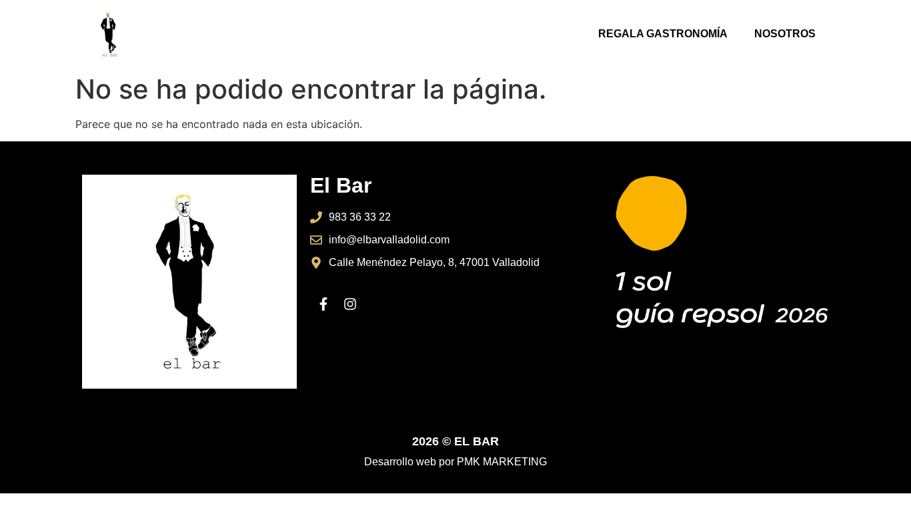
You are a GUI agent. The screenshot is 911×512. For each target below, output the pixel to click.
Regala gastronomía (663, 33)
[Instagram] (350, 304)
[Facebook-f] (323, 304)
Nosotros (785, 33)
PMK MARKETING (502, 461)
